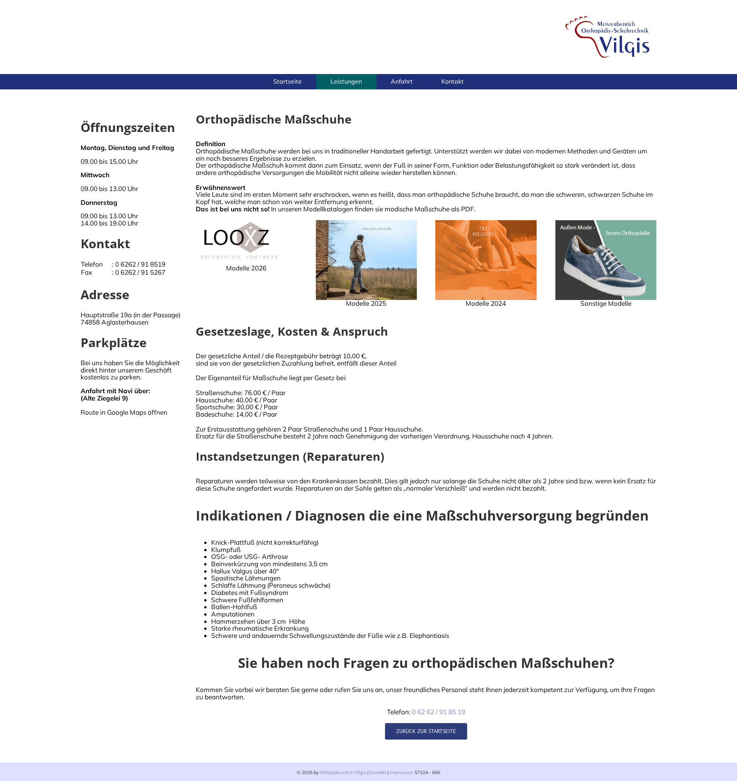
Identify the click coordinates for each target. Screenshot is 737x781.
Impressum (401, 772)
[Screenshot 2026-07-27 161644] (239, 223)
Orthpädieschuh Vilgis (343, 772)
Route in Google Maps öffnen (124, 412)
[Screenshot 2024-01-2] (486, 223)
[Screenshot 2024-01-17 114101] (605, 223)
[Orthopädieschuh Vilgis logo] (608, 15)
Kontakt (378, 772)
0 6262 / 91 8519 (140, 264)
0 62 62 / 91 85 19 (438, 712)
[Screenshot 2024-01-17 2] (366, 223)
